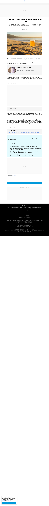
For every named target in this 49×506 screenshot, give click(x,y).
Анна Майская (14, 175)
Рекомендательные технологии (14, 210)
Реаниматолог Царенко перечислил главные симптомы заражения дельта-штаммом (24, 132)
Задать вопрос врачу (27, 207)
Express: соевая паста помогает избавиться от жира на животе (20, 109)
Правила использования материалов (12, 208)
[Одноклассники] (24, 205)
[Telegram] (26, 205)
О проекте (8, 207)
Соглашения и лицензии (15, 207)
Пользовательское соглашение (24, 208)
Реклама (21, 207)
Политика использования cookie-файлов (36, 208)
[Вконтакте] (22, 205)
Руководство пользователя (35, 210)
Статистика (22, 210)
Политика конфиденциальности (37, 207)
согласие (3, 500)
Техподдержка (27, 210)
